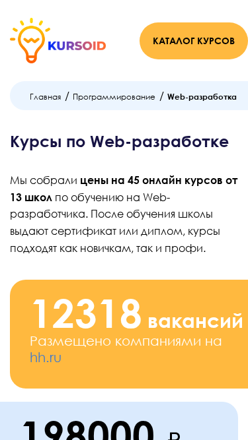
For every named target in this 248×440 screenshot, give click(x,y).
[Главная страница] (58, 40)
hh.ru (46, 357)
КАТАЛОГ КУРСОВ (194, 40)
